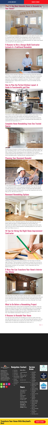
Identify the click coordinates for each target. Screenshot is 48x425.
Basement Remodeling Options (17, 194)
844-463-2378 (23, 380)
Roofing (15, 370)
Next (41, 324)
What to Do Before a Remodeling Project (21, 304)
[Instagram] (9, 384)
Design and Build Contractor (16, 381)
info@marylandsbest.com (25, 382)
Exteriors (16, 373)
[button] (42, 7)
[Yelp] (6, 386)
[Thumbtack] (4, 386)
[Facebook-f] (6, 384)
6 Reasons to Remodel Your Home (18, 315)
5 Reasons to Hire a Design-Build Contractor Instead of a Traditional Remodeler (22, 45)
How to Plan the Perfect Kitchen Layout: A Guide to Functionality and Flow (21, 86)
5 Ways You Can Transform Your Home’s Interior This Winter (23, 270)
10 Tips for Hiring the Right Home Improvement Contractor (23, 232)
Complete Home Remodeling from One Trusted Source (23, 124)
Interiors (16, 371)
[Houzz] (1, 386)
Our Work (16, 374)
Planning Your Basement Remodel (18, 158)
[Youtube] (4, 384)
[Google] (1, 384)
